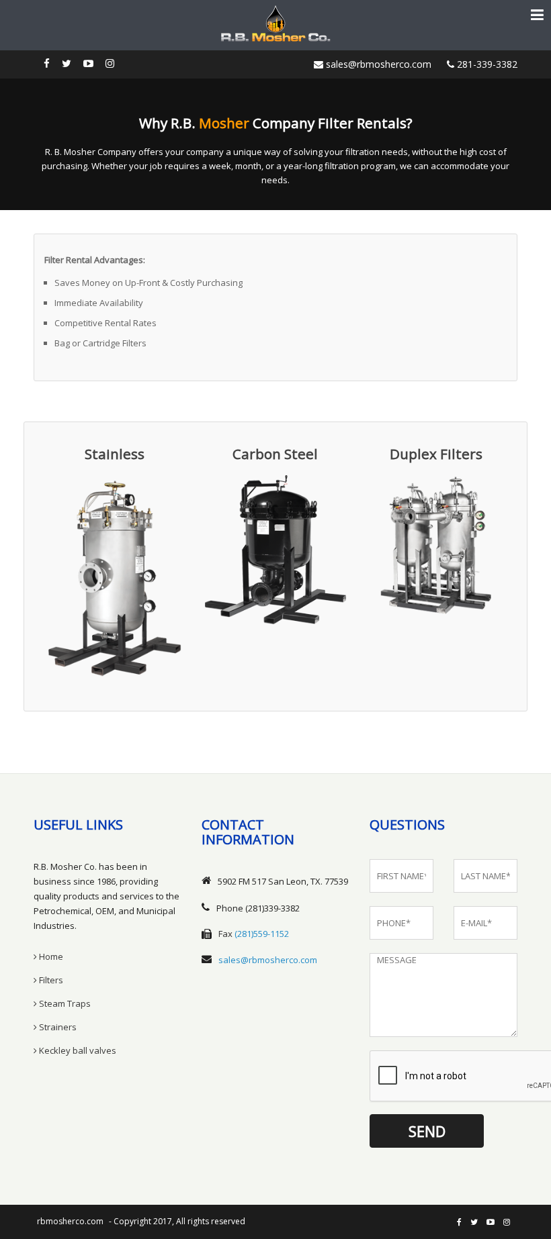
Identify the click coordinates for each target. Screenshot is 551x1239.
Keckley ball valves (76, 1050)
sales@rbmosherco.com (377, 64)
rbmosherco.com (70, 1221)
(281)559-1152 (262, 934)
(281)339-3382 (272, 908)
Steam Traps (64, 1003)
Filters (50, 980)
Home (50, 956)
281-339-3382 (485, 64)
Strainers (57, 1027)
